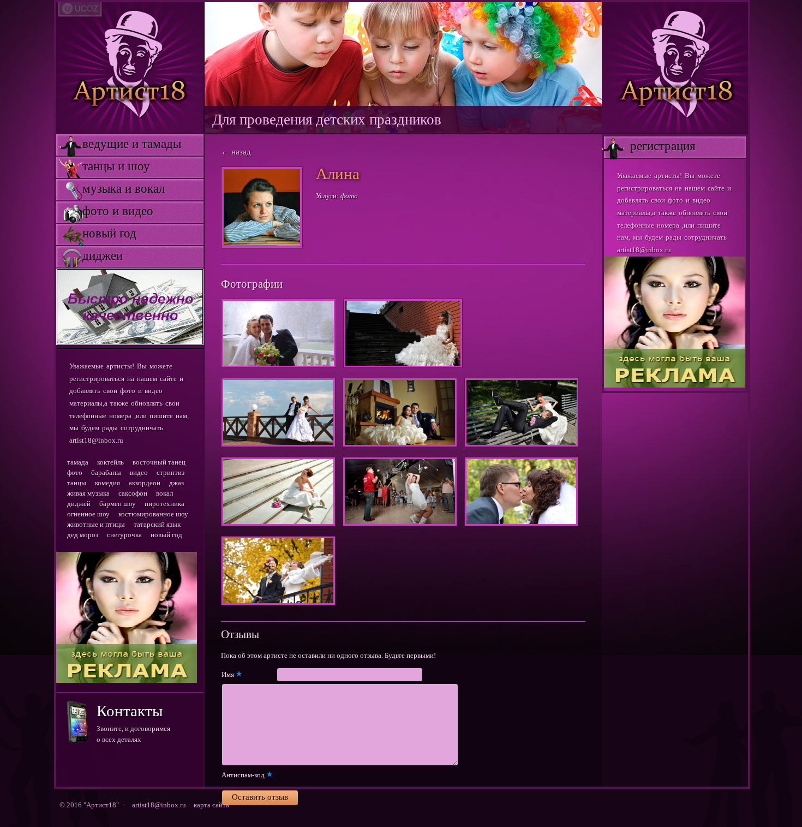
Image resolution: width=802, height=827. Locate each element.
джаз (176, 483)
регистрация (650, 146)
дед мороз (82, 535)
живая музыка (88, 493)
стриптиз (170, 472)
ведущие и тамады (118, 144)
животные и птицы (96, 524)
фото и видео (104, 211)
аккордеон (144, 483)
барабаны (106, 472)
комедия (107, 483)
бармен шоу (117, 503)
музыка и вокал (110, 188)
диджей (79, 503)
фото (74, 472)
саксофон (132, 493)
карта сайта (211, 805)
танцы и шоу (103, 166)
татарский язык (157, 524)
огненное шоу (88, 514)
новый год (96, 233)
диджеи (89, 256)
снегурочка (124, 535)
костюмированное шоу (153, 514)
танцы (76, 483)
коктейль (110, 462)
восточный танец (159, 462)
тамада (77, 462)
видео (139, 472)
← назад (236, 151)
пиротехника (164, 503)
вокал (164, 493)
